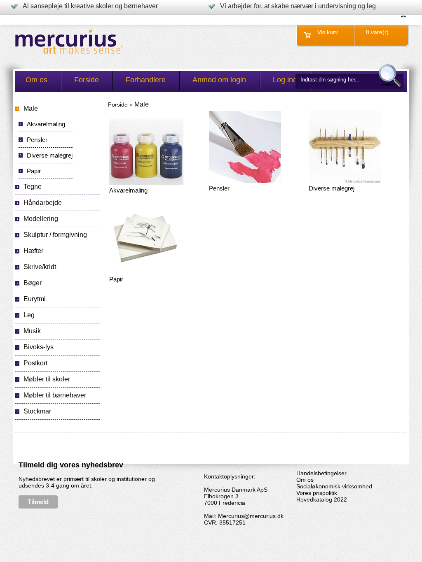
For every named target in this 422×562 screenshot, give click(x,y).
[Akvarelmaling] (146, 183)
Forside (118, 104)
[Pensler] (245, 181)
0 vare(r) (377, 32)
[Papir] (145, 272)
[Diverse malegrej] (345, 181)
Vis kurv (327, 32)
